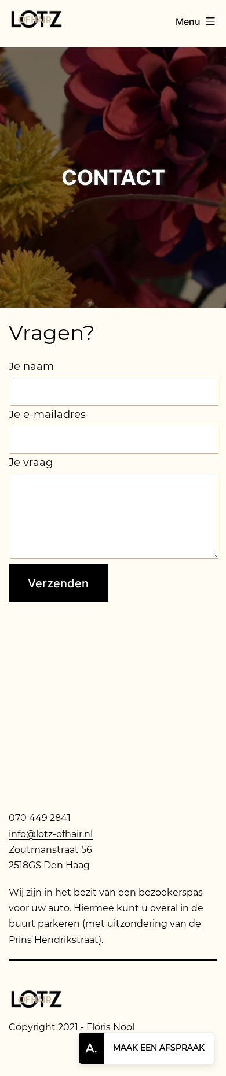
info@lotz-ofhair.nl (51, 834)
